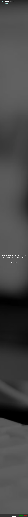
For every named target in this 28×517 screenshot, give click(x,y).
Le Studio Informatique (9, 1)
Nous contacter (14, 262)
